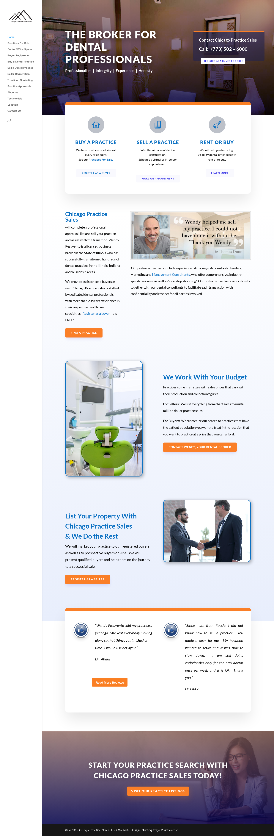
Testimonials (14, 98)
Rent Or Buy (217, 142)
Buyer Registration (18, 55)
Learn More (220, 173)
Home (11, 37)
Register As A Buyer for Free (223, 61)
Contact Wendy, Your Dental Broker (200, 447)
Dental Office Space (19, 49)
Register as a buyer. (96, 313)
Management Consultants (171, 274)
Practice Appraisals (19, 86)
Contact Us (14, 111)
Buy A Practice (96, 142)
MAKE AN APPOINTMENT (158, 178)
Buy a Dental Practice (20, 61)
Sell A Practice (158, 142)
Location (12, 105)
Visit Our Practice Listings (158, 791)
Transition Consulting (20, 80)
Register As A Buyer (96, 173)
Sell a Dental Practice (20, 68)
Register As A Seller (88, 579)
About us (12, 92)
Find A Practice (84, 332)
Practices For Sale (18, 43)
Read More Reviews (110, 682)
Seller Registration (18, 74)
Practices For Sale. (101, 159)
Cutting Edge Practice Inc (160, 829)
